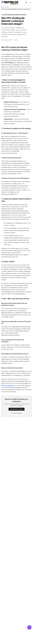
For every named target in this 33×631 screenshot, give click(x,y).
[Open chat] (29, 627)
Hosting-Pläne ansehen (16, 409)
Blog (7, 7)
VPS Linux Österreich (7, 385)
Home (2, 7)
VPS (13, 389)
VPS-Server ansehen (16, 413)
